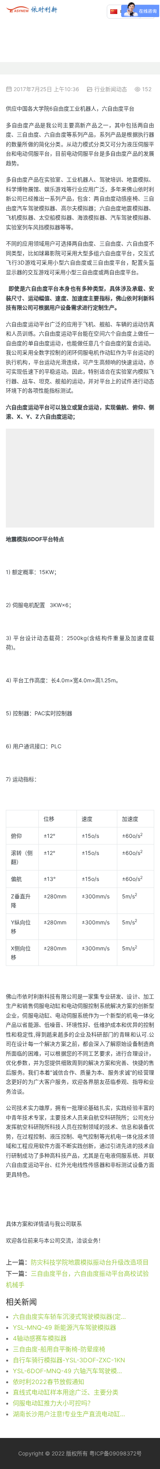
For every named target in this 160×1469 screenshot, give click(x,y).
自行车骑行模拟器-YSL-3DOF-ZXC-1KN (69, 1360)
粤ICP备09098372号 (115, 1453)
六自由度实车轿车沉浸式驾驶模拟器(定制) (69, 1316)
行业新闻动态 (110, 89)
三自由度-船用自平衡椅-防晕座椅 (59, 1349)
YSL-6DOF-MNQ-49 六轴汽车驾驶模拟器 (69, 1371)
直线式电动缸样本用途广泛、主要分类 (65, 1392)
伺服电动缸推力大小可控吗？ (53, 1403)
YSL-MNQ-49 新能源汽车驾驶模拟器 (64, 1327)
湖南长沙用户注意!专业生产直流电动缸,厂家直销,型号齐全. (69, 1414)
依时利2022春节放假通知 (48, 1382)
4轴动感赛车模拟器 (39, 1338)
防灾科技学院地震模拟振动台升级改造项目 (90, 1262)
